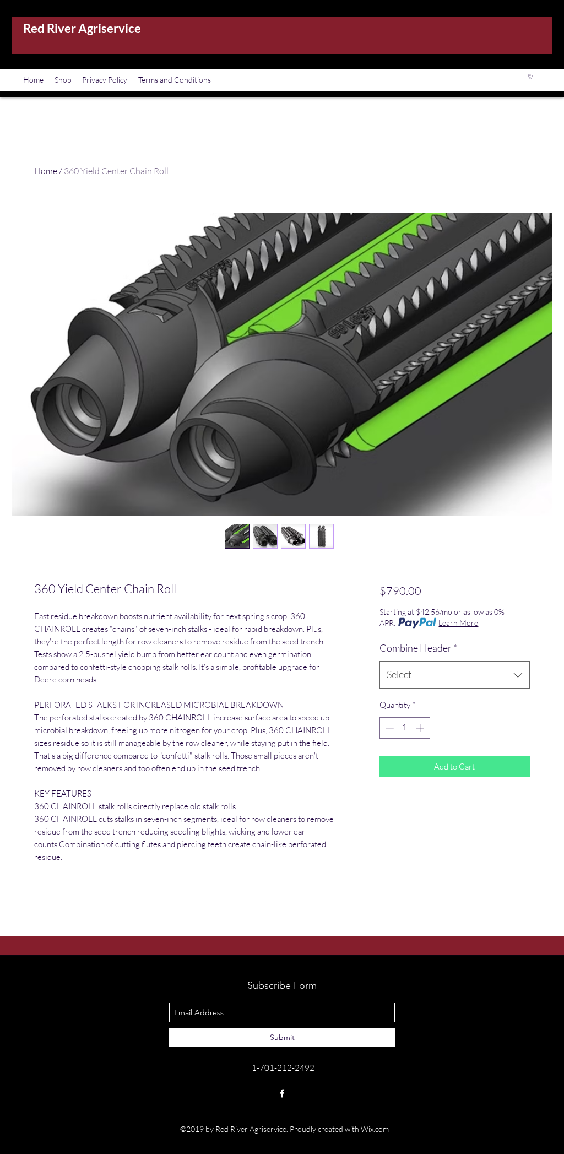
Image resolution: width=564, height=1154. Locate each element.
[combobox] (454, 675)
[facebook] (282, 1093)
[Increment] (421, 728)
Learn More (458, 622)
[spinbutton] (404, 728)
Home (45, 170)
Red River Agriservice (82, 28)
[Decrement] (388, 728)
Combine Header (418, 648)
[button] (530, 76)
